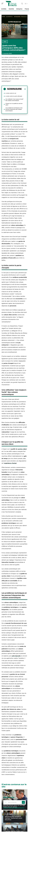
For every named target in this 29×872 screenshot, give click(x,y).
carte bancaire (16, 656)
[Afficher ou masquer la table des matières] (24, 89)
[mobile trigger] (3, 3)
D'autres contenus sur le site (14, 785)
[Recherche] (22, 3)
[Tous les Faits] (11, 3)
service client (22, 449)
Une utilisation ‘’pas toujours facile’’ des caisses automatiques (14, 99)
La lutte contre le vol (10, 93)
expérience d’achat (10, 463)
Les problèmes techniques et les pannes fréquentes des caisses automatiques (13, 109)
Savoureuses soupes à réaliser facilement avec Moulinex (13, 818)
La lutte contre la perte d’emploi (13, 96)
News (5, 41)
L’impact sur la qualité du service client (13, 104)
